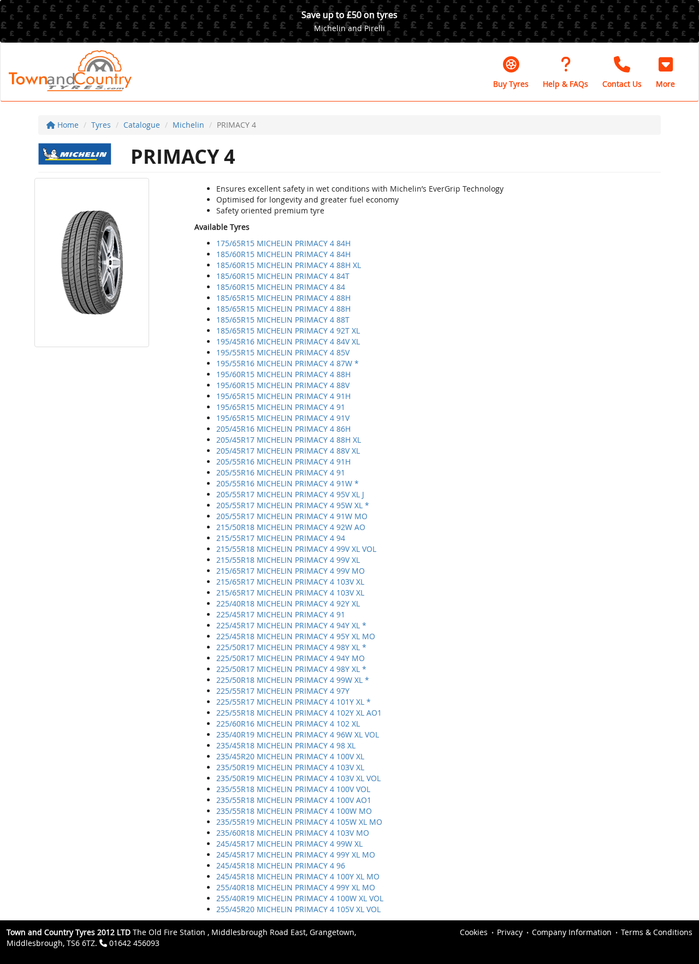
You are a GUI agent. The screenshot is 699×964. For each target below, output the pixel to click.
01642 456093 (134, 943)
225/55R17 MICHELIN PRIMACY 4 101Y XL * (293, 702)
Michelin (188, 125)
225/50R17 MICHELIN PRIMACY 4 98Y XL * (291, 647)
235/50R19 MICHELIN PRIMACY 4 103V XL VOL (298, 778)
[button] (665, 72)
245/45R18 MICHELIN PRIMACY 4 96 (280, 865)
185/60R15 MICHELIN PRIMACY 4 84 (280, 287)
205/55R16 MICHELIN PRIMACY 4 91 (280, 472)
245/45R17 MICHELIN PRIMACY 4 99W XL (289, 843)
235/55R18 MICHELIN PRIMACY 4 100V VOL (293, 789)
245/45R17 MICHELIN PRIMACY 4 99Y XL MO (295, 854)
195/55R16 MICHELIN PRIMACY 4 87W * (287, 363)
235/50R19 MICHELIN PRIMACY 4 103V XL (290, 767)
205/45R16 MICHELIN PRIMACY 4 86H (283, 429)
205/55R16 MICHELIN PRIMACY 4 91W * (287, 483)
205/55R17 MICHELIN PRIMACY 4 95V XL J (290, 494)
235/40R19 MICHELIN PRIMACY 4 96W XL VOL (297, 734)
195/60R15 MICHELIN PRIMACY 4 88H (283, 374)
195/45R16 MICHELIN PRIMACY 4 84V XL (288, 341)
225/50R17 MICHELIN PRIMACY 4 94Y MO (290, 658)
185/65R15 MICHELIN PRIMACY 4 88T (283, 319)
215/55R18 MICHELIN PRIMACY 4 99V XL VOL (296, 549)
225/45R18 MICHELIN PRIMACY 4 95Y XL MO (295, 636)
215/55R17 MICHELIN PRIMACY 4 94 (280, 538)
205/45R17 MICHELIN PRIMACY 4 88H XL (288, 440)
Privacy (510, 932)
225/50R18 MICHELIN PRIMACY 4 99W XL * (292, 680)
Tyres (101, 125)
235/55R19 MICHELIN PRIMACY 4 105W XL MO (299, 822)
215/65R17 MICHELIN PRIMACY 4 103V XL (290, 581)
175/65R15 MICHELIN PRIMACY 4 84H (283, 243)
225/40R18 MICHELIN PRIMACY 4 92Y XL (288, 603)
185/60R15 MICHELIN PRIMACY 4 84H (283, 254)
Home (67, 125)
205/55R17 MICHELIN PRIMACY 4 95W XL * (292, 505)
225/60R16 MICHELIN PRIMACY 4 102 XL (288, 723)
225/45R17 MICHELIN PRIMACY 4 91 (280, 614)
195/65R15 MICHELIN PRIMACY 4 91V (283, 418)
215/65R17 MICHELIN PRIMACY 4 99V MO (290, 571)
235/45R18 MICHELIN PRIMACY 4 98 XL (286, 745)
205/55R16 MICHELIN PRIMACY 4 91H (283, 461)
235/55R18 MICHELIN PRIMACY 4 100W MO (294, 811)
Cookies (474, 932)
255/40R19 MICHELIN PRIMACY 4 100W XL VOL (299, 898)
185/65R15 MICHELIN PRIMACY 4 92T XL (288, 330)
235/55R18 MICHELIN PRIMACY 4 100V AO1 (293, 800)
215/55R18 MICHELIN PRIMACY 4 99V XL (288, 560)
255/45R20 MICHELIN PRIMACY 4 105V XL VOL (298, 909)
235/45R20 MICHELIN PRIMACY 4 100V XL (290, 756)
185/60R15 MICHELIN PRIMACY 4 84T (283, 276)
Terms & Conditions (656, 932)
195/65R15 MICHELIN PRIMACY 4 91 (280, 407)
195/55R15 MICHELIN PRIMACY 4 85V (283, 352)
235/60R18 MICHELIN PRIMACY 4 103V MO (292, 833)
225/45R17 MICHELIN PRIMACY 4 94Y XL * (291, 625)
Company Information (572, 932)
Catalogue (141, 125)
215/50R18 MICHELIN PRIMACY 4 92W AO (290, 527)
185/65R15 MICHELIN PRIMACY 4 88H (283, 298)
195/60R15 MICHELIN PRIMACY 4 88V (283, 385)
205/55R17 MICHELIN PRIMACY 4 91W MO (292, 516)
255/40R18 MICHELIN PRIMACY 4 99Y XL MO (295, 887)
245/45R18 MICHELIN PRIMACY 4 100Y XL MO (298, 876)
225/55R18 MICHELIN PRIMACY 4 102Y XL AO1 (299, 712)
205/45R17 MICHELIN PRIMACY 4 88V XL (288, 450)
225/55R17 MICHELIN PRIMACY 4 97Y (283, 691)
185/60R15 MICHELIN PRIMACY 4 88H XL (288, 265)
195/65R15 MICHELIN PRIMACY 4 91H (283, 396)
